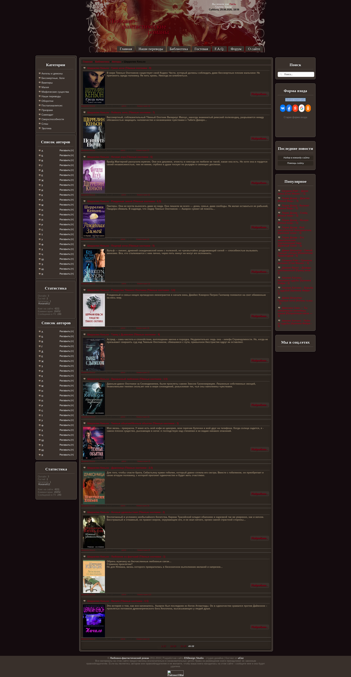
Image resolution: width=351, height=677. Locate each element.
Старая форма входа (295, 117)
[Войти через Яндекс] (295, 108)
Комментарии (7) (143, 372)
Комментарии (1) (143, 639)
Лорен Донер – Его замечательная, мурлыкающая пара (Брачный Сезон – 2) (291, 241)
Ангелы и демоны (52, 73)
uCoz (241, 658)
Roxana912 (44, 303)
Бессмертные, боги (53, 78)
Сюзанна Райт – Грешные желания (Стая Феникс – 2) (295, 261)
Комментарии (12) (144, 594)
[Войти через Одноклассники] (308, 108)
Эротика (46, 128)
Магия (45, 87)
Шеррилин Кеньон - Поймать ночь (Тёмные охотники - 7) (120, 112)
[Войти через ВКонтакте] (283, 108)
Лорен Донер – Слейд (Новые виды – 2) (292, 214)
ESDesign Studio (194, 658)
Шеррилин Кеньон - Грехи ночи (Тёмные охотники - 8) (118, 68)
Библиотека (179, 49)
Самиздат (47, 114)
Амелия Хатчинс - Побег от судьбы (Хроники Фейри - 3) (295, 323)
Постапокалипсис (52, 105)
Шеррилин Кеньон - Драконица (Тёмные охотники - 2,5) (119, 467)
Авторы (116, 61)
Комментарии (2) (142, 239)
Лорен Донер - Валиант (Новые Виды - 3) (293, 207)
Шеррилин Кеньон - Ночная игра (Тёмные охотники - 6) (119, 157)
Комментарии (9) (143, 550)
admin (124, 106)
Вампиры (47, 82)
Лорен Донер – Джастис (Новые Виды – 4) (294, 199)
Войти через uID (295, 99)
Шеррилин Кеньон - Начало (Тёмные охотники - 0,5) (117, 601)
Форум (236, 49)
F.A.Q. (219, 49)
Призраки (47, 110)
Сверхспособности (52, 119)
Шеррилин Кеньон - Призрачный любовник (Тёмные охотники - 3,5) (126, 379)
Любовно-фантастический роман (129, 658)
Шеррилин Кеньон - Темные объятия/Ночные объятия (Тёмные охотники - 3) (132, 423)
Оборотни (47, 100)
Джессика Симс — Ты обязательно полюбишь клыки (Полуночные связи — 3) (295, 312)
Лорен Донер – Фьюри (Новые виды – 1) (293, 221)
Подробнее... (259, 94)
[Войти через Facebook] (289, 108)
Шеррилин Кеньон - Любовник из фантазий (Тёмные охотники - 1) (125, 556)
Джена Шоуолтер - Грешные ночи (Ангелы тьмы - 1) (295, 300)
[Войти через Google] (302, 108)
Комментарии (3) (143, 106)
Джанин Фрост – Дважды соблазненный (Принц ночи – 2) (295, 270)
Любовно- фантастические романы (139, 21)
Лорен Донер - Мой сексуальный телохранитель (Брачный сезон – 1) (295, 230)
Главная (126, 49)
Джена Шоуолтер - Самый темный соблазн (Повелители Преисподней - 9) (295, 253)
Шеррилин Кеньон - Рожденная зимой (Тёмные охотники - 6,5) (123, 201)
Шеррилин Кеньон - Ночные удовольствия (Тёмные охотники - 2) (125, 512)
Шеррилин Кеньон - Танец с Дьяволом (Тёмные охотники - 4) (123, 334)
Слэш (44, 123)
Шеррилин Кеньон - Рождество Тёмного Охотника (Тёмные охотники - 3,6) (130, 290)
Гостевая (201, 49)
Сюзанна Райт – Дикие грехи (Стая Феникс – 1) (293, 192)
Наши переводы (151, 49)
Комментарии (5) (142, 150)
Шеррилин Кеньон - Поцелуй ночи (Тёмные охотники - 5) (120, 245)
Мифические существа (55, 91)
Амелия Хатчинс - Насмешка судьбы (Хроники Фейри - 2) (294, 280)
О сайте (254, 49)
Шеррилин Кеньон (88, 106)
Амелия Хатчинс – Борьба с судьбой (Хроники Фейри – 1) (295, 290)
